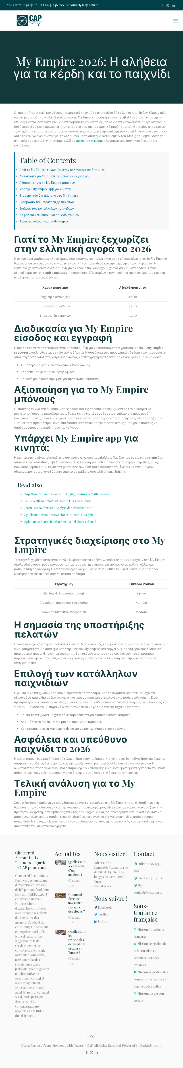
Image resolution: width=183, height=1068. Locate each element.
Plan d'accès (102, 886)
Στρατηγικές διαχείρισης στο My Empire (48, 195)
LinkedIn (104, 921)
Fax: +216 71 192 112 (150, 878)
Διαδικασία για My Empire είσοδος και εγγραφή (54, 176)
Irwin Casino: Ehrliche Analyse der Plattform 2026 (59, 508)
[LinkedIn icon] (173, 5)
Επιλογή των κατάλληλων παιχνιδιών (46, 208)
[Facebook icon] (162, 5)
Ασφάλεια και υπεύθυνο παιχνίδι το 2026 (49, 215)
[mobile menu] (176, 20)
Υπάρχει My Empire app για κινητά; (45, 189)
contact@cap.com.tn (84, 5)
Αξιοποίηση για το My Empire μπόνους (47, 182)
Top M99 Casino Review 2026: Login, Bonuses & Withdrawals (66, 494)
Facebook (105, 907)
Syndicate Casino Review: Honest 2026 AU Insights (59, 515)
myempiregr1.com (89, 140)
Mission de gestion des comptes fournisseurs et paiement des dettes (151, 979)
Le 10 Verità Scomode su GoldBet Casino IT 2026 (57, 501)
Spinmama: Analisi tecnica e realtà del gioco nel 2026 (60, 522)
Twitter (103, 914)
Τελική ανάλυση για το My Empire (44, 221)
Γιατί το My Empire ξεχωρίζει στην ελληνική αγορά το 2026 (62, 170)
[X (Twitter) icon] (167, 5)
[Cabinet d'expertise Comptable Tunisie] (29, 20)
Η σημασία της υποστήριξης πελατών (47, 202)
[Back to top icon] (91, 1036)
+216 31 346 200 (53, 5)
